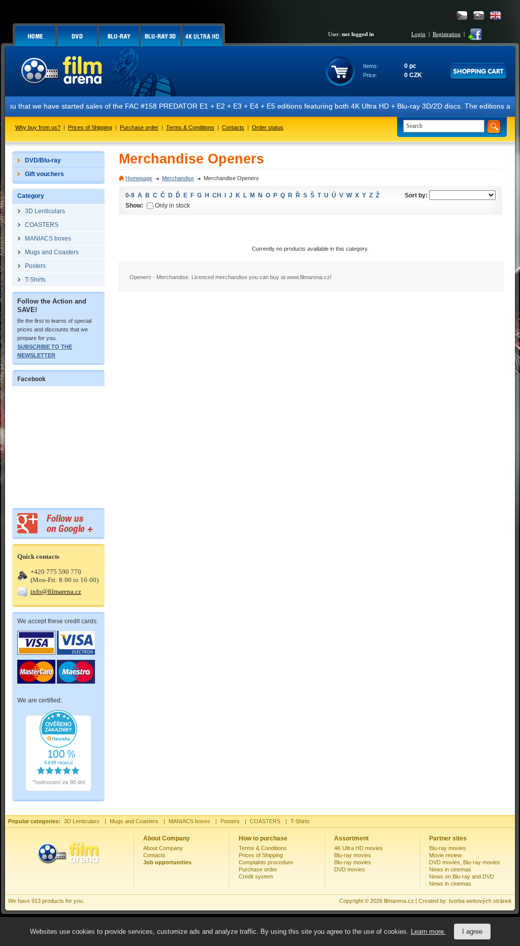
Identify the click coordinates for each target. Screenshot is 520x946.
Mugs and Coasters (134, 821)
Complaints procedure (266, 862)
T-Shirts (300, 821)
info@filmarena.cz (55, 591)
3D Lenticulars (82, 821)
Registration (447, 34)
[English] (495, 15)
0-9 (130, 195)
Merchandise (178, 178)
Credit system (256, 876)
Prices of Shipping (90, 127)
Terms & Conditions (190, 127)
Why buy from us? (37, 127)
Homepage (138, 178)
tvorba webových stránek (480, 901)
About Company (163, 848)
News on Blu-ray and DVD (461, 876)
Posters (230, 821)
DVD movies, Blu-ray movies (464, 862)
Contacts (233, 127)
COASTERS (265, 821)
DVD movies (349, 869)
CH (216, 195)
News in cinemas (450, 869)
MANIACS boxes (189, 821)
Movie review (445, 855)
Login (418, 34)
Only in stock (172, 205)
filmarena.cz (399, 901)
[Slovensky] (478, 15)
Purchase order (139, 127)
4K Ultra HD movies (358, 848)
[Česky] (462, 15)
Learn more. (428, 931)
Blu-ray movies (352, 855)
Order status (267, 127)
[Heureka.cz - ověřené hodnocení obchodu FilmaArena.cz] (58, 789)
